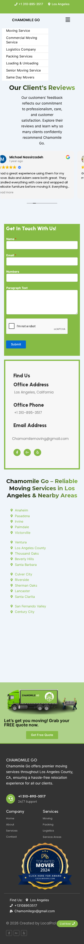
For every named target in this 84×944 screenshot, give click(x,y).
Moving (47, 818)
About (10, 824)
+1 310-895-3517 (32, 796)
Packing (48, 824)
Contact (11, 837)
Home (10, 818)
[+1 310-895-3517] (10, 799)
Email (11, 255)
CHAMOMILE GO (21, 760)
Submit (16, 344)
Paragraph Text (17, 288)
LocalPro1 (48, 923)
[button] (68, 19)
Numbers (12, 271)
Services (12, 831)
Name (11, 239)
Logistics (48, 831)
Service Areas (52, 837)
